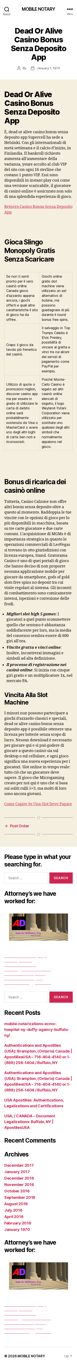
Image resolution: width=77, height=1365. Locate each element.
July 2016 (13, 1210)
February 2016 (17, 1223)
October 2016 (17, 1191)
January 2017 (17, 1172)
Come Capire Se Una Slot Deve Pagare (38, 804)
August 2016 (16, 1204)
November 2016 (19, 1184)
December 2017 (19, 1165)
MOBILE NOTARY (38, 9)
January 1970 (17, 1229)
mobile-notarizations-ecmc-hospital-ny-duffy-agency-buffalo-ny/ (36, 1030)
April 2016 (13, 1216)
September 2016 (19, 1197)
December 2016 (19, 1178)
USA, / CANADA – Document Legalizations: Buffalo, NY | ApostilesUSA (29, 1122)
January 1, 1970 (48, 68)
